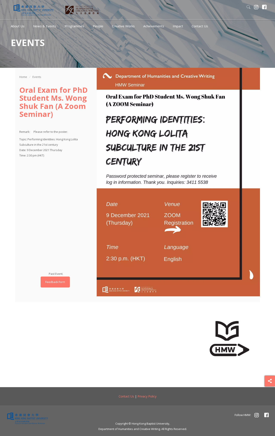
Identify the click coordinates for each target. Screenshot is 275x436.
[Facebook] (264, 7)
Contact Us (126, 396)
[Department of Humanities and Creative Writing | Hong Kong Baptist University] (33, 9)
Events (36, 77)
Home (23, 77)
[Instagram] (256, 7)
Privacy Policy (147, 396)
